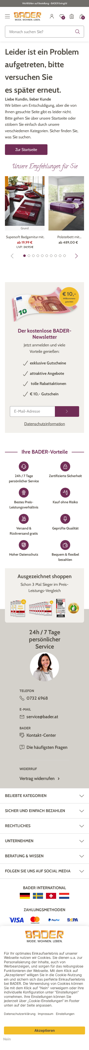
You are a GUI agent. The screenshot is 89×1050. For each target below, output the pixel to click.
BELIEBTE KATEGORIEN (25, 795)
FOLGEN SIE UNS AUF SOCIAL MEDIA (37, 871)
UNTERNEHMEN (19, 841)
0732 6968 (37, 698)
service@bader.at (42, 716)
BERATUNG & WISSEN (24, 856)
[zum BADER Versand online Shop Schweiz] (51, 896)
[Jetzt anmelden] (67, 411)
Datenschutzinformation (44, 423)
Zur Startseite (26, 149)
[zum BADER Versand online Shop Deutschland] (25, 896)
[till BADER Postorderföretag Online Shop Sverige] (38, 896)
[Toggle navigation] (7, 16)
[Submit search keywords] (77, 32)
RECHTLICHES (17, 825)
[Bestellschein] (71, 16)
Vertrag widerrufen (37, 778)
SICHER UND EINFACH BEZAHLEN (35, 810)
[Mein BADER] (51, 16)
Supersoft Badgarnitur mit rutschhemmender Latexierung (25, 237)
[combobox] (44, 32)
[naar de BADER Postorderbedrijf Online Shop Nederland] (64, 896)
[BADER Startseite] (27, 16)
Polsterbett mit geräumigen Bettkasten (68, 237)
